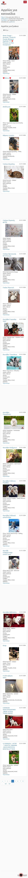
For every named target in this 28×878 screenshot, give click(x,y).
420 (6, 784)
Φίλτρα (6, 30)
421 (9, 784)
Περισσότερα (6, 73)
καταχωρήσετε (4, 18)
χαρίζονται (11, 22)
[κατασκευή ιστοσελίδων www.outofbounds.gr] (22, 875)
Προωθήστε (4, 20)
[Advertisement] (14, 206)
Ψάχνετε (3, 17)
